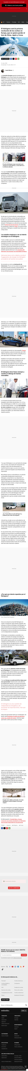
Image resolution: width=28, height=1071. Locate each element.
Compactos (17, 983)
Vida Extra (16, 1019)
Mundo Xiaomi (4, 1025)
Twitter (13, 59)
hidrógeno (15, 825)
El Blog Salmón (17, 1044)
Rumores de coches (6, 990)
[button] (9, 70)
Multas (23, 22)
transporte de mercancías (11, 224)
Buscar (26, 1005)
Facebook (11, 59)
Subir (23, 1010)
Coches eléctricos (18, 980)
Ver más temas (5, 999)
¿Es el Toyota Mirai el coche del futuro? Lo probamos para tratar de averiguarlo (12, 514)
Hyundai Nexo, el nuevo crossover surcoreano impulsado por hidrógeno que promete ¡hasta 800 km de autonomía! (13, 820)
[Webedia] (5, 1011)
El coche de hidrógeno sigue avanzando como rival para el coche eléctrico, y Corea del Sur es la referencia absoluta (13, 166)
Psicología (14, 22)
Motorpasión (16, 1035)
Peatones (8, 22)
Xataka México (4, 1055)
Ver (14, 887)
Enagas (24, 350)
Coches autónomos (18, 992)
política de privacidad (18, 957)
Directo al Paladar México (6, 1061)
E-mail (18, 59)
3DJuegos (16, 1017)
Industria (9, 825)
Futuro (2, 995)
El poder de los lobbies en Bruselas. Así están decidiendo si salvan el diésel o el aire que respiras (13, 801)
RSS (21, 966)
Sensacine (16, 1026)
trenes (16, 226)
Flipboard (16, 59)
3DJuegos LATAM (17, 1055)
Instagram (15, 966)
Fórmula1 (3, 980)
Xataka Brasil (4, 1057)
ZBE (19, 22)
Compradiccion (4, 1048)
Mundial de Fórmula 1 (19, 995)
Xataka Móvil (3, 1019)
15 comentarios (6, 58)
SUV (2, 987)
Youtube (12, 966)
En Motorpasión (6, 162)
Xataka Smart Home (5, 1023)
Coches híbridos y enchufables (5, 984)
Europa (21, 825)
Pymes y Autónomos (18, 1046)
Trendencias (3, 1044)
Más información (4, 1069)
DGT (3, 22)
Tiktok (2, 969)
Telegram (18, 966)
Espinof (15, 1028)
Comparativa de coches (6, 992)
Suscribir (24, 955)
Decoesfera (3, 1046)
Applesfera (3, 1021)
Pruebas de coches (18, 987)
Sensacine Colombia (18, 1059)
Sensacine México (17, 1057)
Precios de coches (18, 990)
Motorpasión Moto (17, 1037)
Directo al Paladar (4, 1035)
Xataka (2, 1017)
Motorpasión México (18, 1061)
